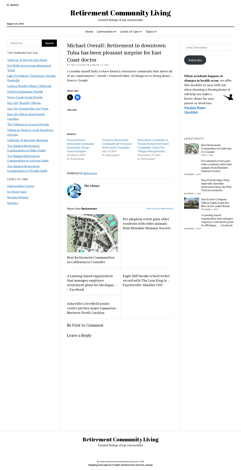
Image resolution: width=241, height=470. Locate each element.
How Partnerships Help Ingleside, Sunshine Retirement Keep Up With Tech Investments (216, 185)
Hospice (12, 203)
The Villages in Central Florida (28, 124)
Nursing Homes (17, 197)
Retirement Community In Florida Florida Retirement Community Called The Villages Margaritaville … (153, 145)
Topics (149, 31)
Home (89, 31)
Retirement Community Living (120, 13)
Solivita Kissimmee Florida (25, 91)
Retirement (90, 173)
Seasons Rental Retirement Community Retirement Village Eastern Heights (81, 145)
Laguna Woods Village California (29, 86)
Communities (105, 31)
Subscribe (195, 60)
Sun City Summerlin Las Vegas (27, 108)
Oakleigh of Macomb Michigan (27, 140)
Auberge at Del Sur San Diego (27, 60)
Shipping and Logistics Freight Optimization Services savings (120, 464)
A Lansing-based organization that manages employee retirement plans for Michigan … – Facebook (92, 283)
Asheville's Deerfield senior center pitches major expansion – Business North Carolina (92, 308)
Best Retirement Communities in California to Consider (90, 259)
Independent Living (20, 186)
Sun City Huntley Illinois (24, 103)
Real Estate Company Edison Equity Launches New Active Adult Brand (215, 203)
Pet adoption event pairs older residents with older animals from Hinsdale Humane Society (147, 223)
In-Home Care (17, 192)
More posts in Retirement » (160, 208)
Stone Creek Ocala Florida (25, 97)
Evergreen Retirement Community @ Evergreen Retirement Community (117, 143)
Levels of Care (129, 31)
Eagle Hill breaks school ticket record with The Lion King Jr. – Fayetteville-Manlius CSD (146, 280)
